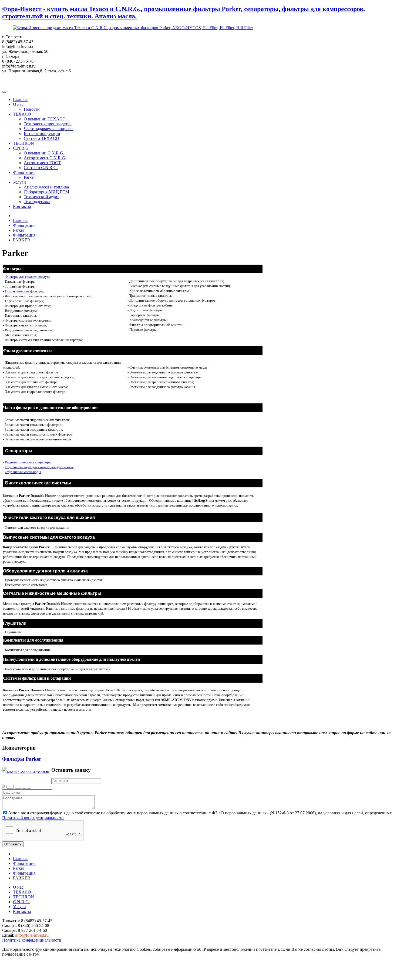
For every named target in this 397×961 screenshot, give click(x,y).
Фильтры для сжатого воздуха (28, 277)
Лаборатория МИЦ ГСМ (46, 192)
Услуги (19, 182)
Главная (20, 99)
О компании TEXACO (45, 119)
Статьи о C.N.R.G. (41, 167)
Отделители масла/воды (23, 472)
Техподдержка (37, 201)
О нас (18, 104)
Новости (32, 109)
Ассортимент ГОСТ (42, 162)
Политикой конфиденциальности (33, 817)
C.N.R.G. (21, 148)
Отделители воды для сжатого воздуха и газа (39, 467)
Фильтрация (24, 172)
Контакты (22, 206)
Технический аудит (41, 196)
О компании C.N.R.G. (44, 153)
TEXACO (22, 114)
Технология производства (48, 124)
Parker (29, 177)
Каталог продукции (42, 133)
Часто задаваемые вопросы (48, 128)
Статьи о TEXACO (41, 138)
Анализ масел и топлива (46, 187)
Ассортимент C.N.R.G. (45, 158)
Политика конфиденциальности (31, 940)
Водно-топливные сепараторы (28, 462)
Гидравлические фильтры (24, 291)
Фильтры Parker (21, 759)
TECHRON (23, 143)
